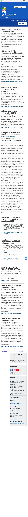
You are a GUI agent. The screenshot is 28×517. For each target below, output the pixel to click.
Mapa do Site (19, 4)
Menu (23, 24)
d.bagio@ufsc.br (14, 410)
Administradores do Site (21, 20)
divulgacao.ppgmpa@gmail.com (17, 423)
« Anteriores (4, 351)
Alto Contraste (12, 4)
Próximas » (21, 351)
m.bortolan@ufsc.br (15, 418)
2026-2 (21, 106)
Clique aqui (4, 280)
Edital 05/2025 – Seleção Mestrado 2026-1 (12, 346)
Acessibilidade (5, 4)
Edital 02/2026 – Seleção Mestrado (10, 106)
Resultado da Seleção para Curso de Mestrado (12, 233)
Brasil (4, 1)
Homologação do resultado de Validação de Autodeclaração (11, 259)
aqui (7, 46)
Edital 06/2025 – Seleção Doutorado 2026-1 (12, 313)
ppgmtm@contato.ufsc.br (16, 403)
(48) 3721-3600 (13, 402)
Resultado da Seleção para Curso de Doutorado (11, 255)
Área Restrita (12, 20)
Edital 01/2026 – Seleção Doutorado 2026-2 (12, 127)
